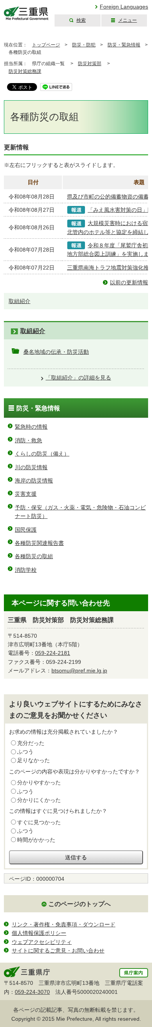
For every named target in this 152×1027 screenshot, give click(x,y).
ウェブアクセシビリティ (42, 942)
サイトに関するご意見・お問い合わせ (58, 950)
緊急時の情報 (31, 427)
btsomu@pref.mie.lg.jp (79, 670)
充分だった (30, 743)
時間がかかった (36, 840)
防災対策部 (89, 63)
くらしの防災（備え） (42, 454)
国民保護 (26, 530)
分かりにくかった (39, 800)
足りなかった (33, 760)
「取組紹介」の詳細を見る (78, 377)
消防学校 (26, 570)
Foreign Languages (124, 7)
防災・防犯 (83, 45)
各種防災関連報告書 (39, 543)
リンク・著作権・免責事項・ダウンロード (63, 924)
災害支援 (26, 494)
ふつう (25, 752)
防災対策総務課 (25, 71)
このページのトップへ (79, 904)
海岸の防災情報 (34, 480)
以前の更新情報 (129, 282)
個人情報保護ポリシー (39, 933)
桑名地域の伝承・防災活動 (56, 352)
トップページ (46, 45)
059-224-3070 (32, 992)
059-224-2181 (52, 653)
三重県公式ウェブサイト (26, 13)
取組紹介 (19, 301)
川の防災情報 (31, 467)
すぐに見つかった (39, 822)
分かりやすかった (39, 782)
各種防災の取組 (34, 556)
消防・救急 (28, 440)
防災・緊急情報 (124, 45)
